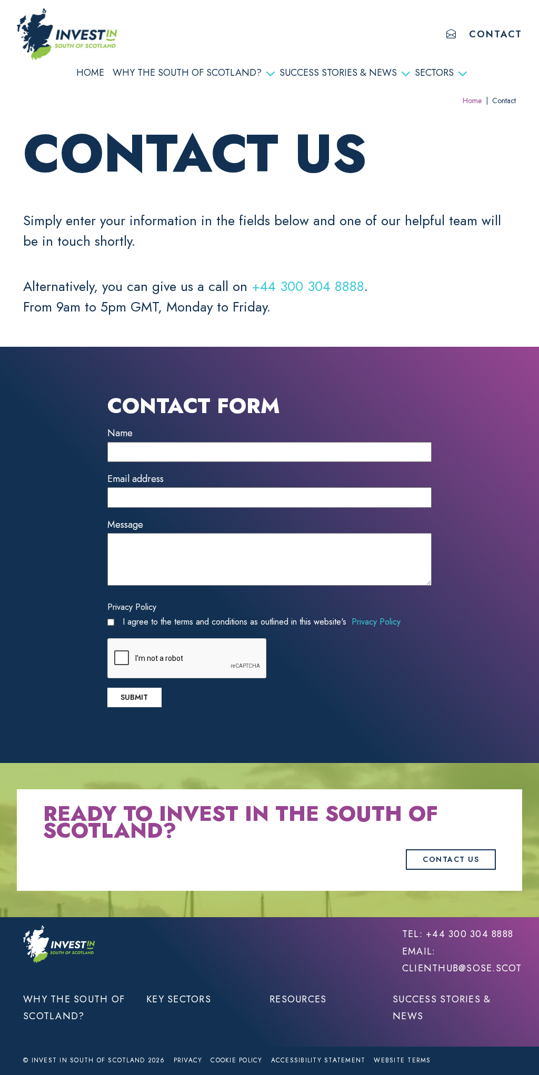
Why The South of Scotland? (187, 72)
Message (125, 524)
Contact (495, 34)
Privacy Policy (131, 607)
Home (90, 72)
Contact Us (451, 859)
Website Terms (402, 1060)
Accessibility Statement (318, 1060)
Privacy (188, 1060)
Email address (135, 479)
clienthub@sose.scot (462, 968)
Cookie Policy (236, 1060)
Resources (298, 999)
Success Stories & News (338, 72)
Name (120, 433)
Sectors (434, 72)
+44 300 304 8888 (308, 286)
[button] (451, 34)
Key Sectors (178, 999)
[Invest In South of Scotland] (67, 34)
